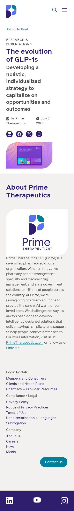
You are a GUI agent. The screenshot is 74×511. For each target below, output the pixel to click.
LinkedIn (13, 348)
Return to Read (17, 29)
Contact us (53, 462)
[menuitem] (26, 378)
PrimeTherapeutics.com (24, 342)
